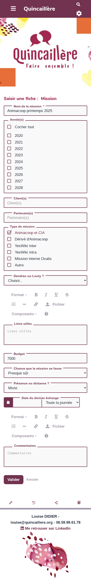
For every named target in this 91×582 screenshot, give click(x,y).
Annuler (32, 479)
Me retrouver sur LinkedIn (47, 528)
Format (18, 295)
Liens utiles (23, 323)
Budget (19, 353)
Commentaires (25, 445)
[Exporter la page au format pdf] (80, 503)
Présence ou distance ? (31, 383)
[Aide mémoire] (46, 314)
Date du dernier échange (40, 397)
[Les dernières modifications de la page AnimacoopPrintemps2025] (34, 503)
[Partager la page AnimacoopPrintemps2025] (57, 503)
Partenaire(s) (23, 213)
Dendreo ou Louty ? (29, 275)
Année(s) (17, 119)
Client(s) (20, 198)
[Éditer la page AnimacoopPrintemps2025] (11, 503)
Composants (23, 314)
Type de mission (22, 226)
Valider (14, 480)
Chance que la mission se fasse (38, 368)
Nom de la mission (28, 106)
